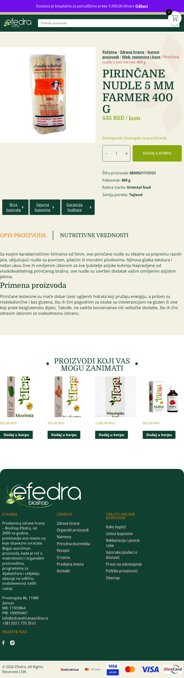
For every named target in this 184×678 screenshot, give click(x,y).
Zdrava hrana (132, 52)
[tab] (26, 235)
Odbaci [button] (141, 6)
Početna (109, 52)
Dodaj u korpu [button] (16, 434)
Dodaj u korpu (157, 153)
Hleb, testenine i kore (141, 57)
